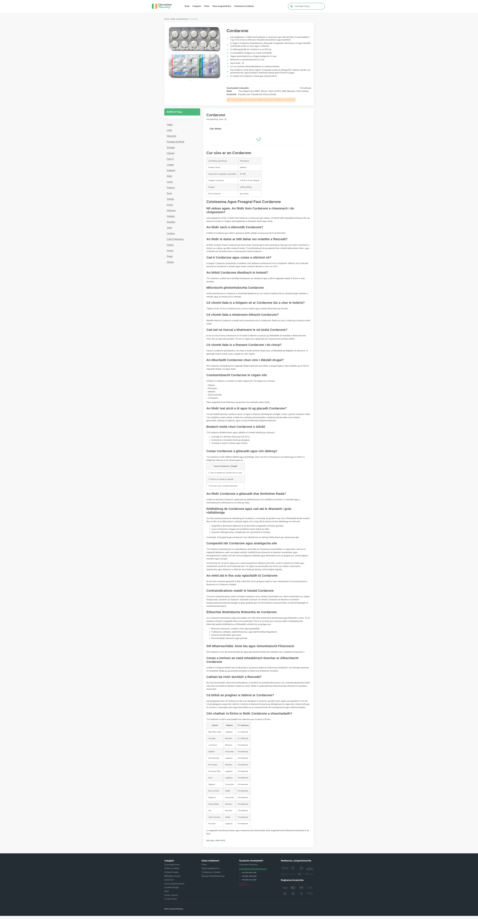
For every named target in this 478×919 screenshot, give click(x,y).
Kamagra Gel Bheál (175, 142)
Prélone (170, 245)
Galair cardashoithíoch (179, 19)
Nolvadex (171, 222)
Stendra (170, 262)
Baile (187, 6)
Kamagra (171, 147)
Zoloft (169, 228)
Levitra (170, 182)
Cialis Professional (175, 239)
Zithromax (171, 210)
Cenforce (171, 233)
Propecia (171, 188)
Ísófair (169, 176)
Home (166, 19)
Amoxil (170, 205)
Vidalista (171, 216)
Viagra (170, 124)
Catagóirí (196, 6)
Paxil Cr (170, 159)
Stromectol (171, 136)
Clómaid (170, 153)
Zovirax (170, 251)
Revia (169, 193)
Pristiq (169, 256)
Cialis (169, 130)
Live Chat (243, 884)
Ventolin (170, 199)
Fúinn (206, 6)
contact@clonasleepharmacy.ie (253, 869)
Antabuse (171, 170)
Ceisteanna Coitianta (244, 6)
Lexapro (170, 165)
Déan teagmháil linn (221, 6)
